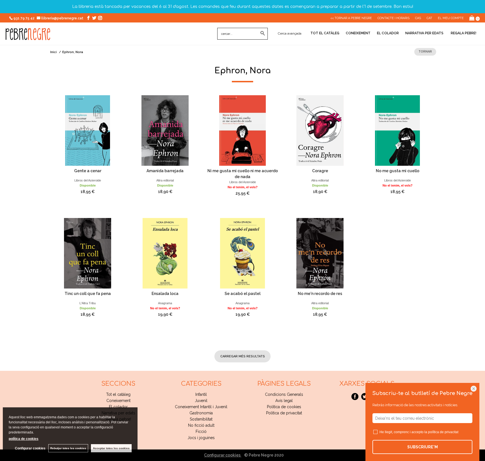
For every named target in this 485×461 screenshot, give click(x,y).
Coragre (320, 171)
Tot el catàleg (324, 33)
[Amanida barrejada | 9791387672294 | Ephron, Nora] (165, 130)
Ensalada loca (165, 293)
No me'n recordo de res (320, 293)
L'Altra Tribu (87, 303)
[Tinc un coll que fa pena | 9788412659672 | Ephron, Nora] (88, 253)
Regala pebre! (463, 33)
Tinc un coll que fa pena (88, 293)
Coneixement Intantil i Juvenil (201, 407)
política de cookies (23, 439)
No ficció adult (201, 425)
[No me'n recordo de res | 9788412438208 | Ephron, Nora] (320, 253)
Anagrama (165, 303)
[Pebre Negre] (28, 37)
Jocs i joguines (201, 437)
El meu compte (451, 18)
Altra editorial (165, 180)
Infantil (201, 394)
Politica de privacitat (284, 413)
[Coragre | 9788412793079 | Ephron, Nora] (320, 130)
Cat (429, 18)
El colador (388, 33)
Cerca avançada (289, 33)
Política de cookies (284, 407)
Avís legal (284, 400)
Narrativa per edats (424, 33)
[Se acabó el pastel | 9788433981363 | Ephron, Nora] (242, 253)
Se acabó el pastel (242, 293)
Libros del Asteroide (87, 180)
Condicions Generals (284, 394)
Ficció (201, 431)
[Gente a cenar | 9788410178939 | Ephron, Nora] (88, 130)
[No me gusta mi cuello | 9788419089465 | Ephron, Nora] (397, 130)
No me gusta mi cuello (397, 171)
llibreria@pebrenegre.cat (62, 18)
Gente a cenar (87, 171)
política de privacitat (443, 432)
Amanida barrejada (165, 171)
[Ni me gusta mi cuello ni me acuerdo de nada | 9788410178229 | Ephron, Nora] (242, 130)
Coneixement (358, 33)
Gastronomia (201, 413)
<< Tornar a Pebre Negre (351, 18)
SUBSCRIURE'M (422, 447)
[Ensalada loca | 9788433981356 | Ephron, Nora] (165, 253)
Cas (418, 18)
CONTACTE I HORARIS (393, 18)
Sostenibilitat (201, 419)
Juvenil (201, 400)
